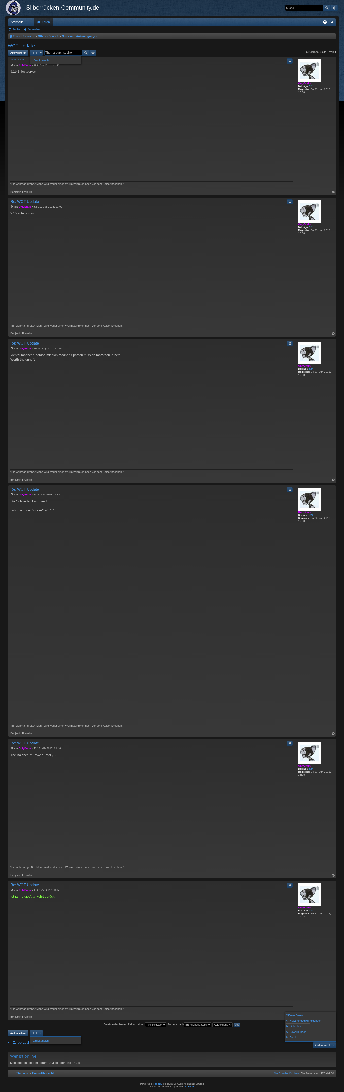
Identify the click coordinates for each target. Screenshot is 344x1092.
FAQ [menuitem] (326, 23)
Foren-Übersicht (24, 36)
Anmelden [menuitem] (333, 23)
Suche (327, 8)
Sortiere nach (175, 1024)
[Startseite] (15, 8)
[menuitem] (285, 1073)
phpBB (159, 1083)
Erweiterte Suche (334, 8)
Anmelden (33, 29)
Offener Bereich (48, 36)
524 (311, 86)
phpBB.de (189, 1086)
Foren (46, 22)
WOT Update (21, 46)
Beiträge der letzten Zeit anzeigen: (124, 1024)
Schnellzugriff (31, 23)
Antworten (18, 52)
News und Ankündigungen (80, 36)
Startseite (17, 22)
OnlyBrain (304, 83)
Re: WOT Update (24, 201)
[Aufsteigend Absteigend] (222, 1024)
